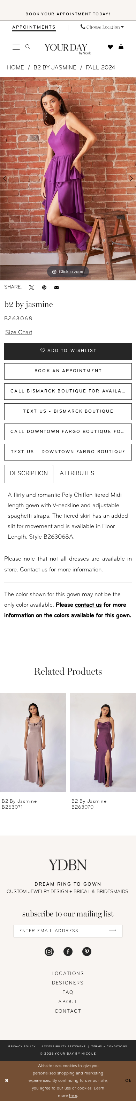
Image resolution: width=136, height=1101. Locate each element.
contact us (88, 605)
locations (68, 974)
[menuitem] (34, 27)
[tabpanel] (68, 178)
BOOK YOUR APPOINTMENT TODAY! (67, 14)
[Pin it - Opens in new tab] (44, 288)
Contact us (33, 570)
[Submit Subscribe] (112, 930)
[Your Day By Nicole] (68, 864)
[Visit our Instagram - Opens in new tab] (49, 951)
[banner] (68, 49)
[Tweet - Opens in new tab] (32, 288)
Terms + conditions (109, 1047)
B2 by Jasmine (54, 68)
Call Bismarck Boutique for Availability (71, 391)
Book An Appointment (68, 371)
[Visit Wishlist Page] (110, 47)
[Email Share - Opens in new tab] (56, 288)
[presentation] (33, 742)
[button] (16, 47)
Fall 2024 (100, 68)
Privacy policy (22, 1047)
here (73, 1096)
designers (68, 983)
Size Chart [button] (18, 333)
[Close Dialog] (6, 1081)
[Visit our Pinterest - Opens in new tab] (87, 951)
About (68, 1002)
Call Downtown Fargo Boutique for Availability (71, 432)
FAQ (67, 992)
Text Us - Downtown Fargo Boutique (68, 452)
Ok (128, 1081)
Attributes (77, 474)
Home (15, 68)
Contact (68, 1011)
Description (29, 474)
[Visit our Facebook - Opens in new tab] (68, 951)
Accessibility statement (63, 1047)
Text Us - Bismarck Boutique (68, 412)
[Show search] (28, 47)
